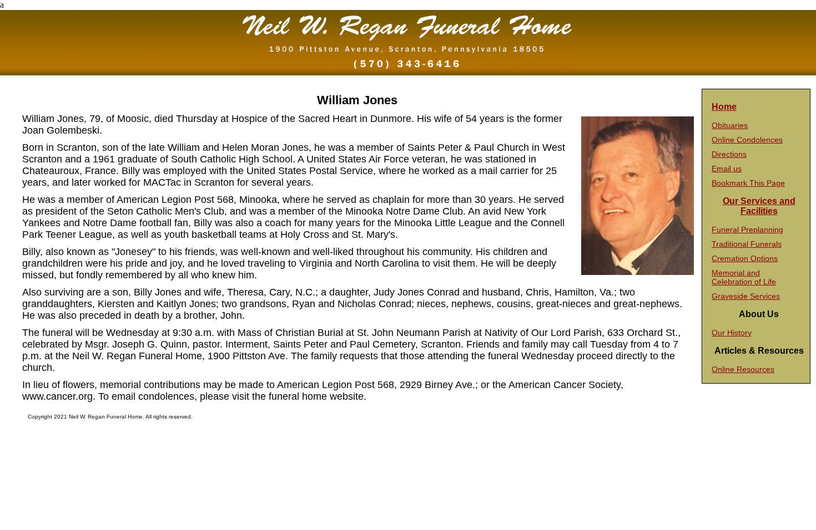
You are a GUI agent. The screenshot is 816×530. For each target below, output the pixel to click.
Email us (727, 168)
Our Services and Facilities (759, 206)
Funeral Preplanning (747, 229)
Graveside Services (746, 296)
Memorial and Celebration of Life (744, 277)
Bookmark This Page (748, 183)
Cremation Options (745, 258)
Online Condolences (747, 139)
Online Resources (743, 369)
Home (724, 106)
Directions (729, 154)
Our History (732, 332)
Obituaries (730, 125)
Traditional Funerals (747, 243)
